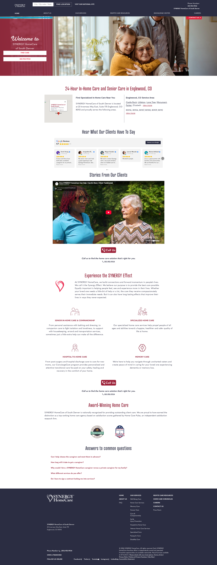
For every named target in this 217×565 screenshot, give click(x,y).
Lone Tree (151, 102)
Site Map (151, 557)
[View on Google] (58, 152)
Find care (25, 53)
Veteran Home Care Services (140, 528)
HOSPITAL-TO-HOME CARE (75, 357)
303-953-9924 (25, 59)
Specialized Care (136, 532)
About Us (47, 13)
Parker (129, 105)
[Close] (65, 102)
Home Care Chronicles (163, 499)
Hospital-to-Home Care (138, 525)
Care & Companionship (135, 515)
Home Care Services (137, 503)
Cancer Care (134, 510)
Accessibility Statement (127, 559)
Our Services (80, 13)
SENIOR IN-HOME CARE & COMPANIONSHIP (75, 321)
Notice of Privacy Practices (138, 557)
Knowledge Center (162, 13)
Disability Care (135, 539)
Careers (197, 13)
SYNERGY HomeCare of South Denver (58, 105)
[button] (54, 158)
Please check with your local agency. (141, 555)
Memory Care (135, 506)
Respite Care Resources (120, 13)
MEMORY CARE (142, 357)
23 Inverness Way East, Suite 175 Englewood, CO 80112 (57, 109)
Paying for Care (135, 536)
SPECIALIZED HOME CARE (142, 321)
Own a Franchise (54, 555)
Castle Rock (131, 102)
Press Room (157, 510)
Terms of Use (158, 555)
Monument (162, 102)
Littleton (141, 102)
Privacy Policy (123, 557)
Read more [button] (59, 164)
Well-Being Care (135, 499)
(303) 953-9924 (59, 551)
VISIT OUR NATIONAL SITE (84, 4)
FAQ (120, 503)
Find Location (63, 4)
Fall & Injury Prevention (136, 520)
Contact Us (194, 17)
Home (17, 13)
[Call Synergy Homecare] (108, 250)
